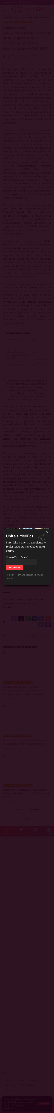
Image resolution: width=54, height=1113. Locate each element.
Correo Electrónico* (17, 557)
